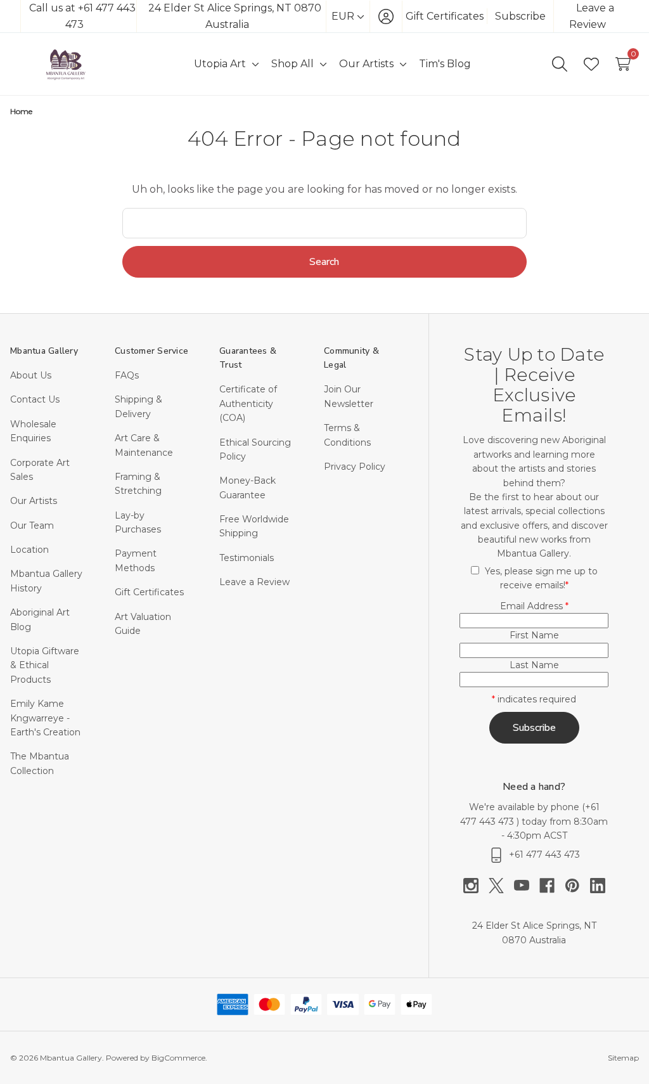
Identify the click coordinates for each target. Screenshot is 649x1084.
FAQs (127, 375)
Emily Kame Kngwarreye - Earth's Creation (45, 718)
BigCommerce (178, 1057)
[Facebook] (552, 885)
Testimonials (246, 558)
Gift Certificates (445, 16)
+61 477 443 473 (544, 854)
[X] (501, 885)
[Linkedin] (597, 885)
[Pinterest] (577, 885)
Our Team (32, 525)
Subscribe (520, 16)
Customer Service (151, 351)
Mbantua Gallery (44, 351)
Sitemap (623, 1057)
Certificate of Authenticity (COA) (248, 403)
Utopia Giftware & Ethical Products (44, 665)
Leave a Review (254, 582)
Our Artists (33, 501)
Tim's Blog (445, 64)
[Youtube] (526, 885)
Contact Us (35, 399)
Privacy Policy (354, 466)
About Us (30, 375)
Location (29, 549)
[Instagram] (476, 885)
